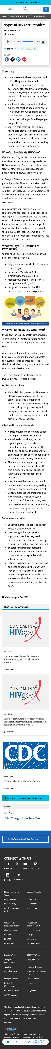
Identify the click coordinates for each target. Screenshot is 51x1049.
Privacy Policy (10, 903)
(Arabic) (10, 971)
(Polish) (33, 978)
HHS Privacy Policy (34, 930)
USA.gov (7, 934)
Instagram (35, 868)
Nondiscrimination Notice (11, 909)
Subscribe (18, 879)
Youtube (25, 868)
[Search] (38, 9)
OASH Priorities (33, 943)
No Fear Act (9, 943)
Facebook (8, 868)
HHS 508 (7, 939)
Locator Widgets (34, 892)
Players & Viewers (12, 930)
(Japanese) (12, 995)
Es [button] (46, 9)
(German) (11, 990)
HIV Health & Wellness (20, 16)
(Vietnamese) (9, 961)
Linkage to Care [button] (31, 49)
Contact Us (31, 899)
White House (32, 939)
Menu (10, 9)
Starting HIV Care (41, 16)
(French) (11, 978)
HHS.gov (30, 934)
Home (4, 16)
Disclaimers (32, 903)
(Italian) (33, 983)
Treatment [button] (19, 49)
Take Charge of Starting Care (22, 818)
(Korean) (34, 959)
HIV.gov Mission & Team (11, 893)
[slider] (13, 41)
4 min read (10, 669)
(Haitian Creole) (36, 973)
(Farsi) (33, 990)
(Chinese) (35, 955)
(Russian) (34, 967)
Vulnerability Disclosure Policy (11, 924)
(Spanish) (11, 955)
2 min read (10, 732)
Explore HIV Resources (25, 2)
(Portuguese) (9, 984)
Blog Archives (10, 899)
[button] (25, 660)
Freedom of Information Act (33, 924)
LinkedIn (7, 880)
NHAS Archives (33, 908)
